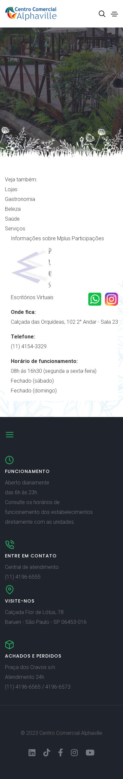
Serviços (15, 229)
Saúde (12, 219)
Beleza (13, 209)
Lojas (11, 189)
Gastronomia (20, 199)
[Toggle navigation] (114, 14)
